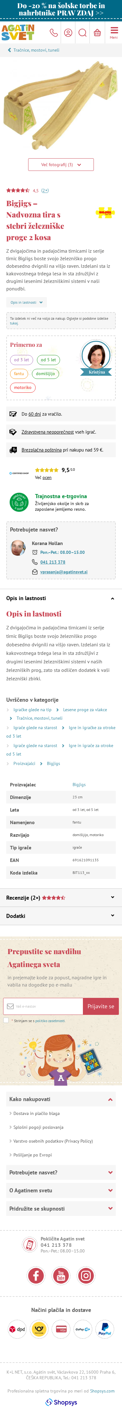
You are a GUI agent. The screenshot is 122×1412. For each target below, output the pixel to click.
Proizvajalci (25, 763)
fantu (19, 373)
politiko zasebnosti (50, 1020)
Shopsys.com (102, 1391)
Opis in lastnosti (26, 598)
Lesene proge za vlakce (85, 709)
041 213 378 (52, 562)
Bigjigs (53, 763)
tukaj (14, 323)
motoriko (23, 387)
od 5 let (48, 360)
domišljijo (45, 373)
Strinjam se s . (39, 1020)
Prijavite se (101, 1006)
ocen (47, 477)
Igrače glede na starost (35, 727)
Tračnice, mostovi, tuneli (36, 50)
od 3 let (21, 360)
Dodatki (15, 916)
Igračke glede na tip (33, 709)
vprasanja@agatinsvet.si (64, 572)
